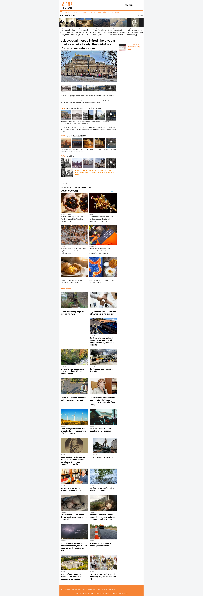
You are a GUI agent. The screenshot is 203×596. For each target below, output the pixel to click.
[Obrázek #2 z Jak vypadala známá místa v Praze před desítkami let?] (77, 115)
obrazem (84, 187)
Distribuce (74, 589)
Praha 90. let (68, 156)
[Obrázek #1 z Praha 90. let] (66, 163)
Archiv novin (96, 589)
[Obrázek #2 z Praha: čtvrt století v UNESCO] (77, 143)
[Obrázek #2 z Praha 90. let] (77, 163)
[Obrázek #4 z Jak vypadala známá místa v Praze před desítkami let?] (100, 115)
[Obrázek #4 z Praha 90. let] (100, 163)
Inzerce (67, 589)
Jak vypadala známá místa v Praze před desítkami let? (82, 108)
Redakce (104, 589)
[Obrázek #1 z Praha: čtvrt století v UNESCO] (66, 143)
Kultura (92, 12)
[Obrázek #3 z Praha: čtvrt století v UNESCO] (88, 143)
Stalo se (76, 12)
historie (77, 187)
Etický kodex (111, 589)
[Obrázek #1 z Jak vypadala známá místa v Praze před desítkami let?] (66, 115)
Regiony (129, 5)
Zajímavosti (116, 12)
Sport (84, 12)
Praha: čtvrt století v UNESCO (73, 136)
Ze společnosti (103, 12)
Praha (90, 187)
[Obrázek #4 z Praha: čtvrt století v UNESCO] (100, 143)
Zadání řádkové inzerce (85, 589)
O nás (62, 589)
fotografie (70, 187)
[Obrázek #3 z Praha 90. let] (88, 163)
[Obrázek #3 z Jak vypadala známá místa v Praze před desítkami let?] (88, 115)
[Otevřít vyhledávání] (139, 5)
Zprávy (67, 12)
